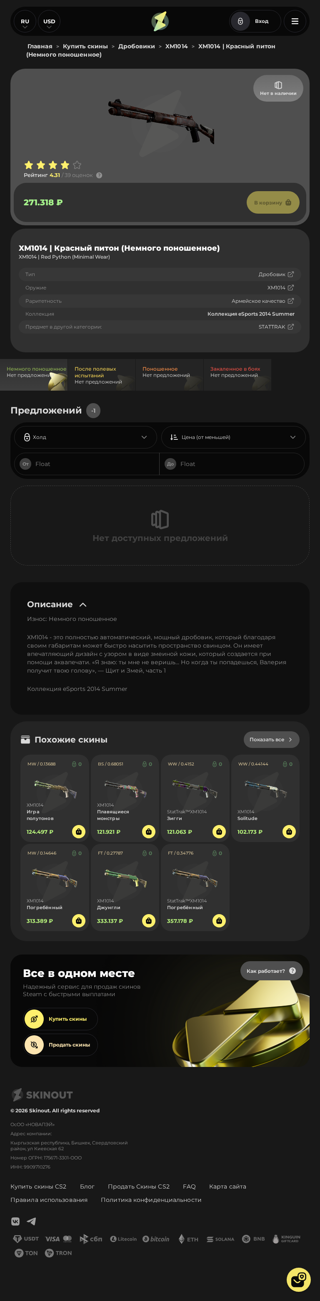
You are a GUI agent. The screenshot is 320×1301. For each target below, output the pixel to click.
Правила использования (49, 1200)
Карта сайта (227, 1186)
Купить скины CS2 (38, 1186)
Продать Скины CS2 (139, 1186)
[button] (299, 1280)
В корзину (268, 202)
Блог (87, 1186)
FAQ (189, 1186)
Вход (261, 21)
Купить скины (68, 1019)
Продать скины (69, 1045)
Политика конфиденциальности (151, 1200)
